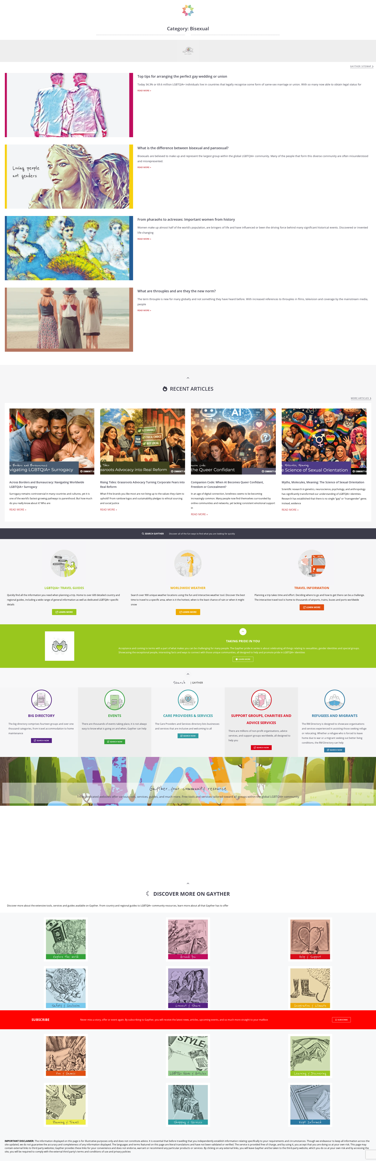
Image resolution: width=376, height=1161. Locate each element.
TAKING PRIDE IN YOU (243, 641)
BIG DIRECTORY (41, 715)
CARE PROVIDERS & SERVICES (188, 715)
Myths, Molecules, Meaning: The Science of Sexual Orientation (323, 482)
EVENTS (114, 715)
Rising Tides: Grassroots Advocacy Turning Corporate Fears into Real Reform (142, 484)
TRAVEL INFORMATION (311, 588)
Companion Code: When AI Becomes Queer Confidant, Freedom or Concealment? (227, 484)
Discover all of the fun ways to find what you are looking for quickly (202, 533)
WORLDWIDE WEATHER (187, 588)
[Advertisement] (188, 834)
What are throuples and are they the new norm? (176, 291)
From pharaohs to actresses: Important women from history (186, 219)
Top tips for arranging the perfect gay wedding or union (182, 76)
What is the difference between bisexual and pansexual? (182, 148)
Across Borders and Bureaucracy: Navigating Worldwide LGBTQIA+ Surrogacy (46, 484)
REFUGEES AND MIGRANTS (334, 715)
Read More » (144, 90)
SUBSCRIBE (40, 1019)
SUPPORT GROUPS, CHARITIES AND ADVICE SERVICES (261, 719)
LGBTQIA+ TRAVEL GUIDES (64, 588)
